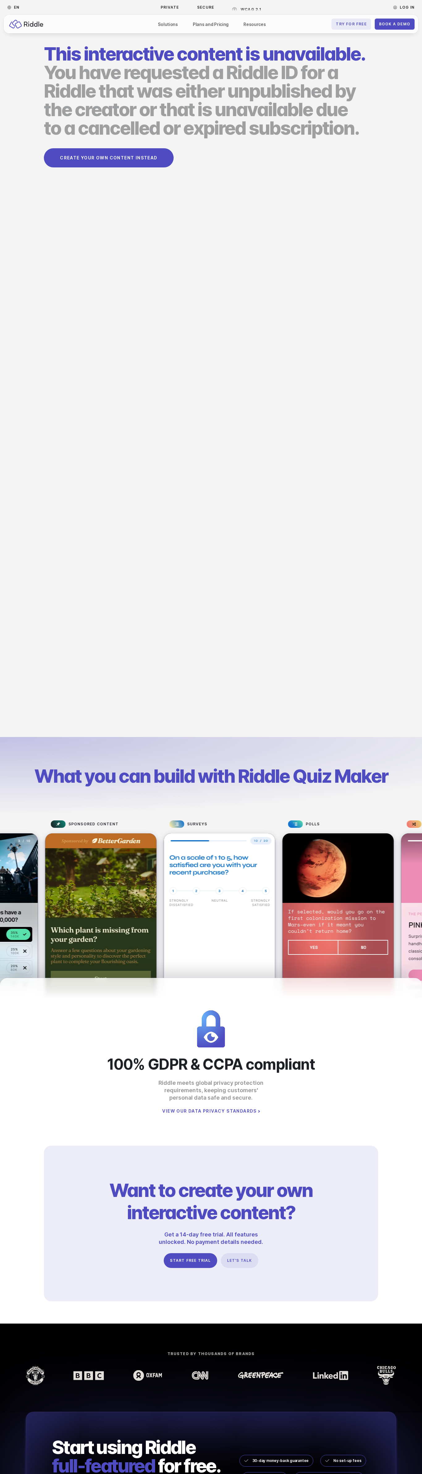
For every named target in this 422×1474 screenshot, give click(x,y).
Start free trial (190, 1260)
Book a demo (394, 24)
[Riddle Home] (26, 24)
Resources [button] (254, 24)
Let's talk (239, 1260)
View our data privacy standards (209, 1111)
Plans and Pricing (211, 24)
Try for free (351, 24)
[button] (15, 7)
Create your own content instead (108, 157)
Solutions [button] (168, 24)
